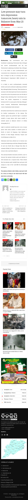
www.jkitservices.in (17, 497)
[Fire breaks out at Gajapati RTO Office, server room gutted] (8, 243)
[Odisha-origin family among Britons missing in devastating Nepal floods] (8, 226)
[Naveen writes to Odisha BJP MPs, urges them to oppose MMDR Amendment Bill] (20, 226)
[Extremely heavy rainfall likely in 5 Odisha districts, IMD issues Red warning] (20, 243)
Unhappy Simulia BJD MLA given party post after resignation (20, 209)
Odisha (4, 223)
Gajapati (5, 240)
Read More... (3, 431)
